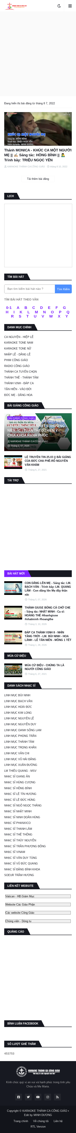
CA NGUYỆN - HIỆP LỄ (19, 337)
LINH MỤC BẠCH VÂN (18, 701)
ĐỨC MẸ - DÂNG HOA (18, 395)
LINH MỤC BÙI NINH (17, 695)
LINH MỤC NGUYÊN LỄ (19, 718)
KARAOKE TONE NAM (18, 342)
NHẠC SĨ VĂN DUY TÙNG (20, 857)
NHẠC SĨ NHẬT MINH (17, 811)
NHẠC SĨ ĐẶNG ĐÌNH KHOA (22, 869)
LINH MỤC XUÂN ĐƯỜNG (20, 764)
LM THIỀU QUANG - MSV (20, 770)
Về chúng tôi (41, 1121)
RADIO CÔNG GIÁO (17, 366)
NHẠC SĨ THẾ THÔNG (18, 834)
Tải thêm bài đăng (38, 178)
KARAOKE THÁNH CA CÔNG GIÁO (44, 1110)
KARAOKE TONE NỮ (17, 348)
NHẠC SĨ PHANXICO (17, 823)
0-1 (9, 308)
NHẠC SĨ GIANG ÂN (17, 776)
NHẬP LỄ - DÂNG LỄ (17, 354)
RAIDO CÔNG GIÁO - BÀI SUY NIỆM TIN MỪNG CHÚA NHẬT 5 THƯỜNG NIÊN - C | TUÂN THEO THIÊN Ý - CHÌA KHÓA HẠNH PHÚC (36, 428)
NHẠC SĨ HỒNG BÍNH (18, 788)
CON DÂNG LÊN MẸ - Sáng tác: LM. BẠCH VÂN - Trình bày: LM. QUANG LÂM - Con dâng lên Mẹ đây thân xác (48, 588)
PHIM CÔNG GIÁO (16, 360)
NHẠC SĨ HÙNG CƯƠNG (19, 782)
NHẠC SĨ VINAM (14, 852)
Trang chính (21, 1121)
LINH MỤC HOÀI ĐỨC (18, 706)
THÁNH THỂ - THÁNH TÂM (21, 377)
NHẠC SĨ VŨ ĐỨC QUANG (21, 863)
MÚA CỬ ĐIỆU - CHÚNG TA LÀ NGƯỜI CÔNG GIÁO (44, 667)
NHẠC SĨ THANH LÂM (18, 828)
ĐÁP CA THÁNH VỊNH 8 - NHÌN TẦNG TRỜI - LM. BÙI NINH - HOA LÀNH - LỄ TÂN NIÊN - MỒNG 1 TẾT (48, 636)
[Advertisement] (38, 54)
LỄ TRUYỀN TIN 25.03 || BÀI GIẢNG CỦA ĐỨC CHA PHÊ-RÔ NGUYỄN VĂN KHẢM (48, 460)
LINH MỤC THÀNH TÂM (19, 741)
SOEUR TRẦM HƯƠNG (19, 875)
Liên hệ (58, 1121)
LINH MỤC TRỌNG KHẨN (20, 747)
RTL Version (38, 1126)
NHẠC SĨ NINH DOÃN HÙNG (22, 817)
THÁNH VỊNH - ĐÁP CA (19, 383)
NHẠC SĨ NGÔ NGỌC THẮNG (23, 805)
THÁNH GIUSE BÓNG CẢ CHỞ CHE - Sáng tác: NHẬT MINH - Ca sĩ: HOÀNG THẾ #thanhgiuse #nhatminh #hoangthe (48, 613)
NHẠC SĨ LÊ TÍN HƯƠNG (20, 793)
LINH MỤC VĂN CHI (16, 753)
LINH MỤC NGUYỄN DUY (20, 724)
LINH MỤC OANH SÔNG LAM (22, 730)
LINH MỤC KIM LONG (18, 712)
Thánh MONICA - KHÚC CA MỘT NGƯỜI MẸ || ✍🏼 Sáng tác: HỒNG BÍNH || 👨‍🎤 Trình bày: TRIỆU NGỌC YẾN (38, 155)
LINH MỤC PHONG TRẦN (20, 735)
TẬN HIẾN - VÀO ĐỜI (17, 389)
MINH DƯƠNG (43, 1115)
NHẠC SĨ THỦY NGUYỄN (20, 840)
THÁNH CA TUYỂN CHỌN (20, 371)
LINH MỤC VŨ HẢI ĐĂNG (20, 759)
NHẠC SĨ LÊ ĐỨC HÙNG (19, 799)
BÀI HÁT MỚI (16, 573)
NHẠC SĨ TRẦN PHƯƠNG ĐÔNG (25, 846)
